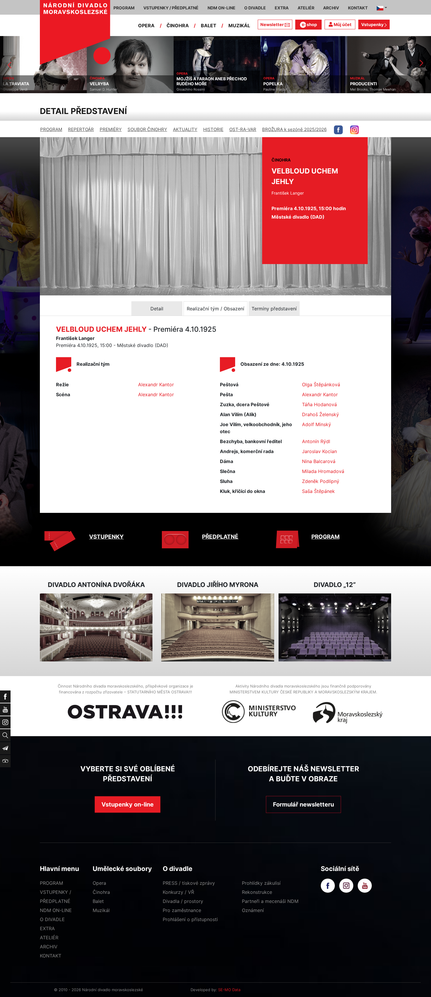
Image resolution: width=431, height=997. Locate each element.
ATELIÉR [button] (306, 7)
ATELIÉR (49, 937)
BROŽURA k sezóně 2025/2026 (294, 129)
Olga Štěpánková (321, 384)
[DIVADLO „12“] (335, 627)
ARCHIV (48, 947)
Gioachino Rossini (104, 89)
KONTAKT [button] (358, 7)
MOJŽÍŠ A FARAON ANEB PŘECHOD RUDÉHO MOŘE (125, 81)
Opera (99, 883)
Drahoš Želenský (320, 414)
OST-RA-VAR (242, 129)
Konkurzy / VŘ (178, 892)
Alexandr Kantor (156, 384)
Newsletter (272, 24)
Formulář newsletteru (303, 804)
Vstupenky (372, 24)
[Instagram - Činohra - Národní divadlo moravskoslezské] (354, 129)
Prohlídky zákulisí (261, 883)
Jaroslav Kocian (319, 451)
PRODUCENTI (276, 83)
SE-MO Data (229, 989)
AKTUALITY (185, 129)
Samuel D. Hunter (16, 89)
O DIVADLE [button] (255, 7)
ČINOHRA (178, 25)
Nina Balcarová (318, 461)
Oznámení (253, 910)
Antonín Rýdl (316, 441)
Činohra (101, 892)
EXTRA (47, 928)
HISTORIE (213, 129)
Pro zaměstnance (182, 910)
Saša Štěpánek (318, 491)
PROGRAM (51, 129)
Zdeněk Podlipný (320, 481)
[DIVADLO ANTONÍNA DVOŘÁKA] (96, 627)
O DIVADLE (52, 919)
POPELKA (186, 83)
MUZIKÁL (239, 25)
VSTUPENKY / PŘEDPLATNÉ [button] (170, 7)
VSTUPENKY (106, 536)
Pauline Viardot (189, 89)
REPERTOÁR (81, 129)
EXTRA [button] (282, 7)
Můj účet (342, 24)
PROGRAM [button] (124, 7)
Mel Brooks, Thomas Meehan (286, 89)
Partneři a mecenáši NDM (270, 901)
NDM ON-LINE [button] (221, 7)
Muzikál (101, 910)
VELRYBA (12, 83)
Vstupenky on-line (127, 804)
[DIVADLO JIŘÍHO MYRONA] (217, 627)
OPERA (146, 25)
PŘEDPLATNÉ (220, 536)
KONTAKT (50, 956)
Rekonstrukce (257, 892)
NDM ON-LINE (56, 910)
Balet (98, 901)
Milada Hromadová (323, 471)
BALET (208, 25)
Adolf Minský (316, 424)
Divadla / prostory (183, 901)
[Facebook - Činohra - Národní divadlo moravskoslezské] (338, 129)
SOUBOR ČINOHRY (147, 129)
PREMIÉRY (111, 129)
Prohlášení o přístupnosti (190, 919)
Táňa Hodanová (319, 404)
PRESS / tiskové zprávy (189, 883)
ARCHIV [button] (331, 7)
